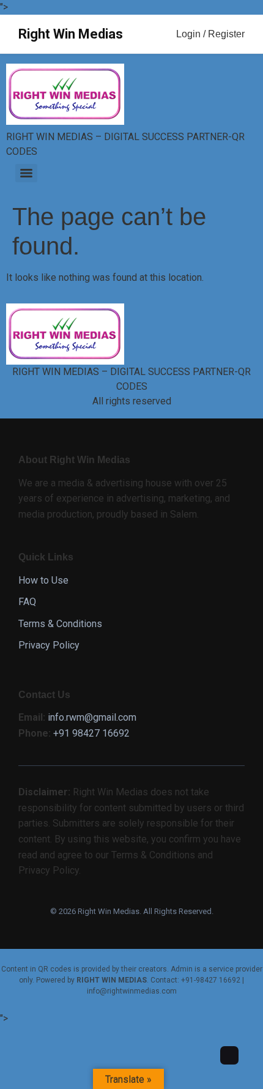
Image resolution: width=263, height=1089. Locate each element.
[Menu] (26, 173)
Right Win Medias (70, 34)
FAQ (27, 602)
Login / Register (210, 34)
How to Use (43, 580)
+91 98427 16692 (91, 733)
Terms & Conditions (60, 624)
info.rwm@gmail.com (92, 717)
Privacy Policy (49, 645)
